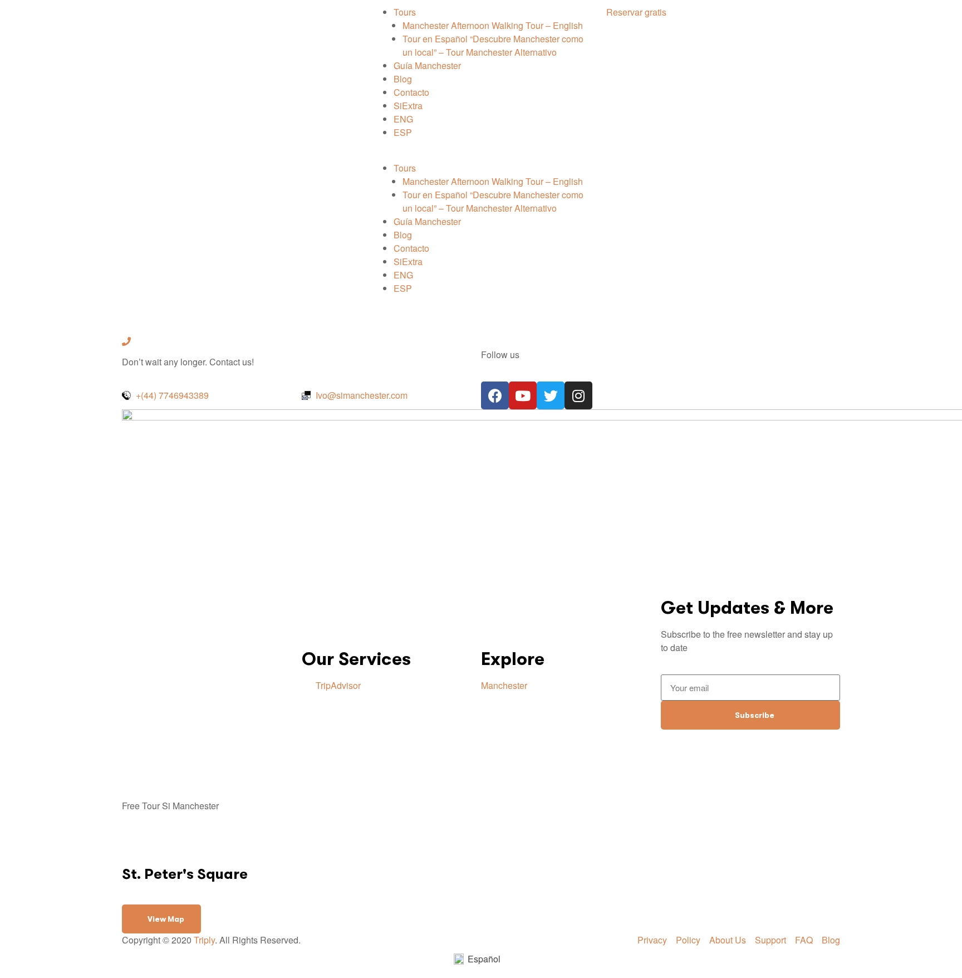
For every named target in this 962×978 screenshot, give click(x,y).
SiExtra (408, 105)
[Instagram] (578, 395)
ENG (403, 119)
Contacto (411, 92)
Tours (405, 12)
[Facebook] (495, 395)
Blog (403, 78)
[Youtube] (523, 395)
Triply (204, 939)
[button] (481, 155)
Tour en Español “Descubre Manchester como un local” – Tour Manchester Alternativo (493, 45)
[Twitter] (551, 395)
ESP (403, 132)
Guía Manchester (427, 65)
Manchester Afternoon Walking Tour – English (493, 25)
